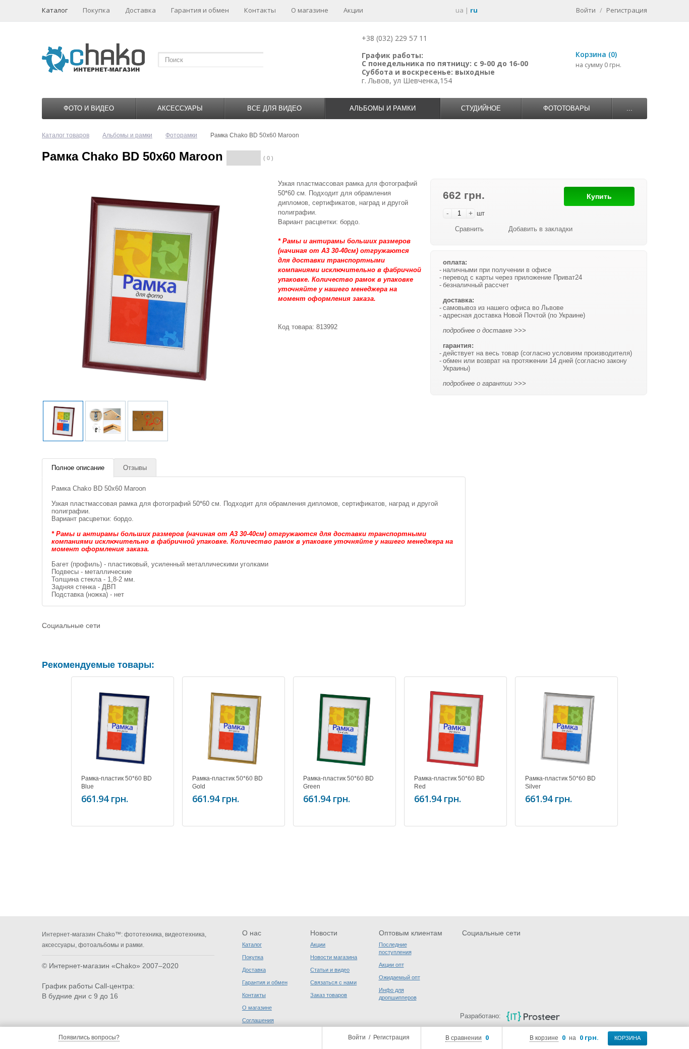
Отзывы (135, 467)
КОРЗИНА (627, 1038)
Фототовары (566, 108)
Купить (599, 196)
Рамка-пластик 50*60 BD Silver (560, 782)
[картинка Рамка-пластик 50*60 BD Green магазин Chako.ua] (344, 728)
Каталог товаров (65, 135)
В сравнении (463, 1037)
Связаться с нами (333, 982)
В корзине (544, 1037)
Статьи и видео (330, 970)
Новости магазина (333, 957)
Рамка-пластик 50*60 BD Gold (227, 782)
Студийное (481, 108)
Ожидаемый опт (399, 977)
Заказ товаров (328, 995)
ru (474, 10)
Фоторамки (181, 135)
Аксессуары (180, 108)
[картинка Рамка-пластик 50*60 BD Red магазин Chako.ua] (455, 728)
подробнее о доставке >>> (484, 330)
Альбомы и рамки (383, 108)
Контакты (260, 10)
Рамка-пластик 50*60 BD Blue (116, 782)
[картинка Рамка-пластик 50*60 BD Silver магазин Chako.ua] (566, 728)
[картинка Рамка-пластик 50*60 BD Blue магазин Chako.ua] (122, 728)
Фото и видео (89, 108)
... (629, 108)
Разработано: (480, 1016)
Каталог (55, 10)
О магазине (309, 10)
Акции (353, 10)
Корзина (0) (596, 54)
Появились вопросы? (89, 1037)
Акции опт (391, 965)
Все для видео (274, 108)
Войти (357, 1037)
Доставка (140, 10)
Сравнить (469, 229)
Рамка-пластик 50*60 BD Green (338, 782)
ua (459, 10)
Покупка (96, 10)
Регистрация (391, 1037)
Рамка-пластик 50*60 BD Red (449, 782)
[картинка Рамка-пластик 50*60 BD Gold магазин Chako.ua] (233, 728)
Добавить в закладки (540, 229)
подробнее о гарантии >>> (484, 383)
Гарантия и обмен (200, 10)
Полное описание (77, 467)
